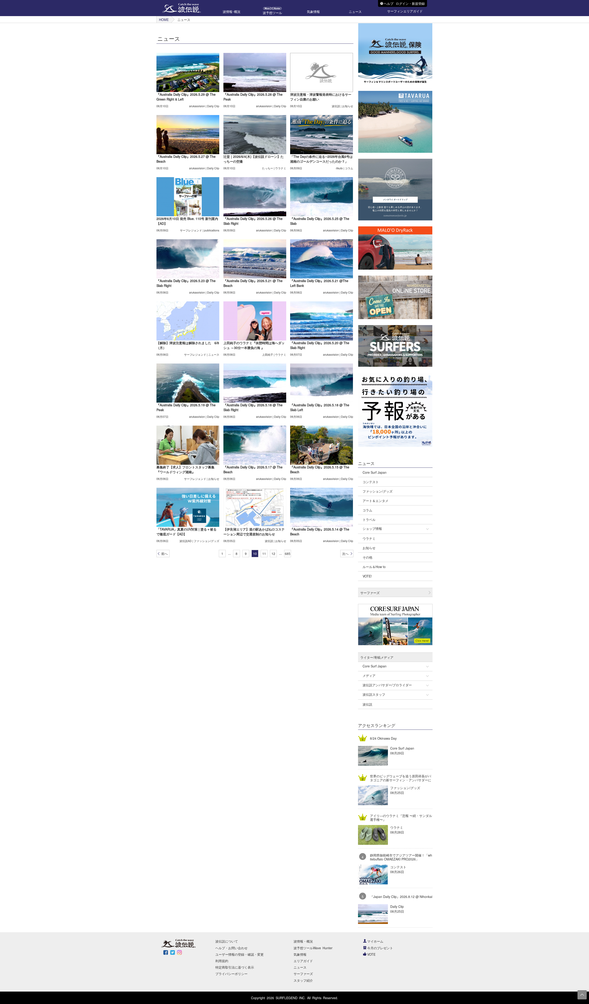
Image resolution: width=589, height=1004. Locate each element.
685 (287, 553)
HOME (164, 19)
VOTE (371, 954)
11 (264, 553)
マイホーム (375, 941)
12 (273, 553)
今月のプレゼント (380, 948)
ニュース (300, 967)
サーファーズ (303, 973)
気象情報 (300, 954)
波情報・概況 (303, 941)
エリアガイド (303, 960)
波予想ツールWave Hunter (313, 948)
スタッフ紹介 (303, 980)
